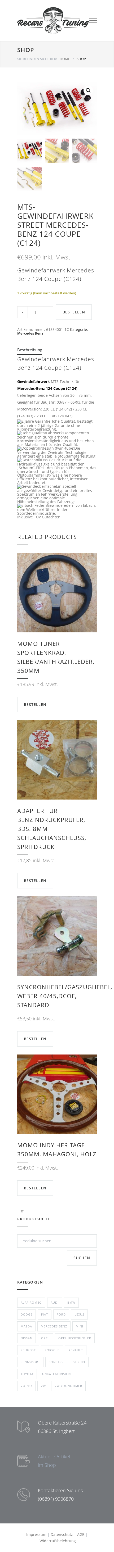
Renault (75, 1350)
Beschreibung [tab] (29, 349)
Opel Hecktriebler (74, 1338)
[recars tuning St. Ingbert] (53, 20)
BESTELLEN (74, 311)
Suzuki (79, 1362)
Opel (45, 1338)
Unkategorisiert (57, 1374)
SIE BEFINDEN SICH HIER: (37, 58)
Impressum (36, 1534)
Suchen (81, 1257)
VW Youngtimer (68, 1386)
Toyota (27, 1374)
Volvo (26, 1386)
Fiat (44, 1314)
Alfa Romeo (31, 1302)
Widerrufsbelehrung (58, 1540)
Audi (55, 1302)
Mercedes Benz (30, 333)
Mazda (26, 1326)
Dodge (26, 1314)
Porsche (52, 1350)
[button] (88, 90)
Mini (79, 1326)
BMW (71, 1302)
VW (43, 1386)
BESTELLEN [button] (35, 704)
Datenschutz (62, 1534)
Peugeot (28, 1350)
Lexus (79, 1314)
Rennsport (30, 1362)
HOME (65, 58)
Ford (61, 1314)
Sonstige (57, 1362)
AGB (81, 1534)
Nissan (26, 1338)
